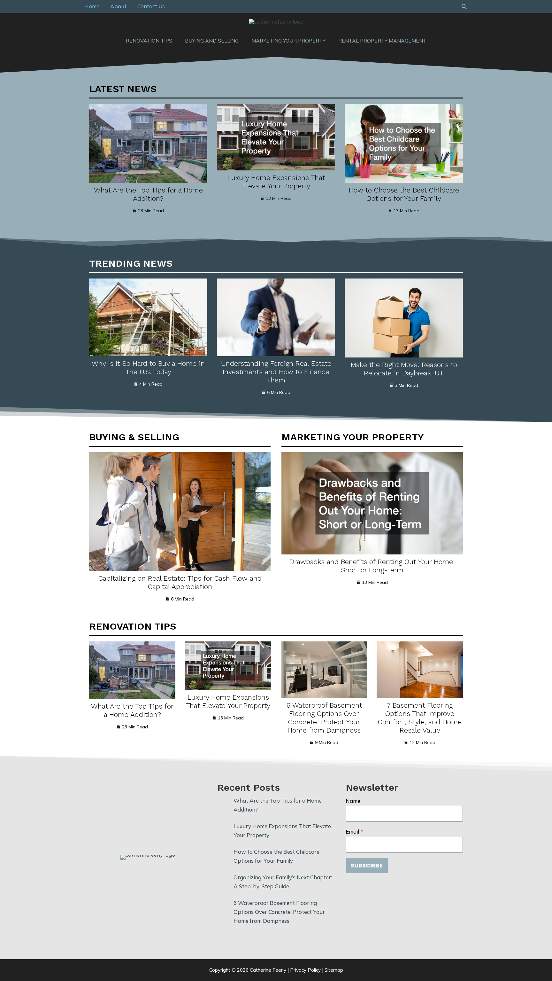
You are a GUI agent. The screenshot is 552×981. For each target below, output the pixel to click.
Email (355, 831)
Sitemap (334, 970)
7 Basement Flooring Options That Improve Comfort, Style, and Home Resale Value (420, 717)
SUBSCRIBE (367, 865)
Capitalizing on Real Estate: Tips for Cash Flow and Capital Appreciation (180, 582)
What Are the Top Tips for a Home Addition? (148, 194)
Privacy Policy (305, 970)
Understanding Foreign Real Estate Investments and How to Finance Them (276, 371)
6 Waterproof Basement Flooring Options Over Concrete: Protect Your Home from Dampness (324, 717)
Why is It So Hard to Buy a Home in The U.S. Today (148, 367)
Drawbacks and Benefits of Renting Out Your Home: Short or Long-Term (372, 566)
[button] (464, 6)
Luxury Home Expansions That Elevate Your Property (276, 182)
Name (353, 800)
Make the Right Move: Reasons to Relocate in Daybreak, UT (404, 369)
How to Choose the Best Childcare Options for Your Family (404, 194)
